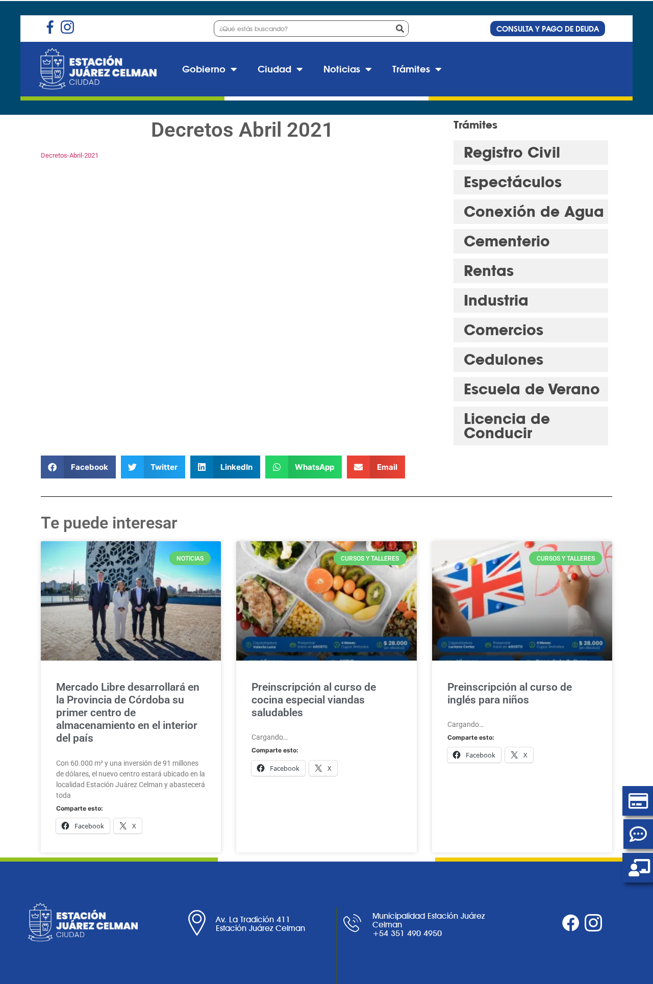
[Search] (400, 28)
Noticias (341, 69)
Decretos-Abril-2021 (69, 155)
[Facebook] (571, 922)
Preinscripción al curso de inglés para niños (509, 693)
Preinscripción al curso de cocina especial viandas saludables (314, 700)
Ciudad (274, 69)
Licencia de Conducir (507, 425)
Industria (496, 300)
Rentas (489, 270)
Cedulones (503, 359)
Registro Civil (512, 152)
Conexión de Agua (534, 211)
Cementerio (507, 241)
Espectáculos (513, 181)
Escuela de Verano (532, 389)
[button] (78, 467)
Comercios (503, 329)
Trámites (411, 69)
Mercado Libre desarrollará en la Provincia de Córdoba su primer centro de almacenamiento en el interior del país (127, 713)
